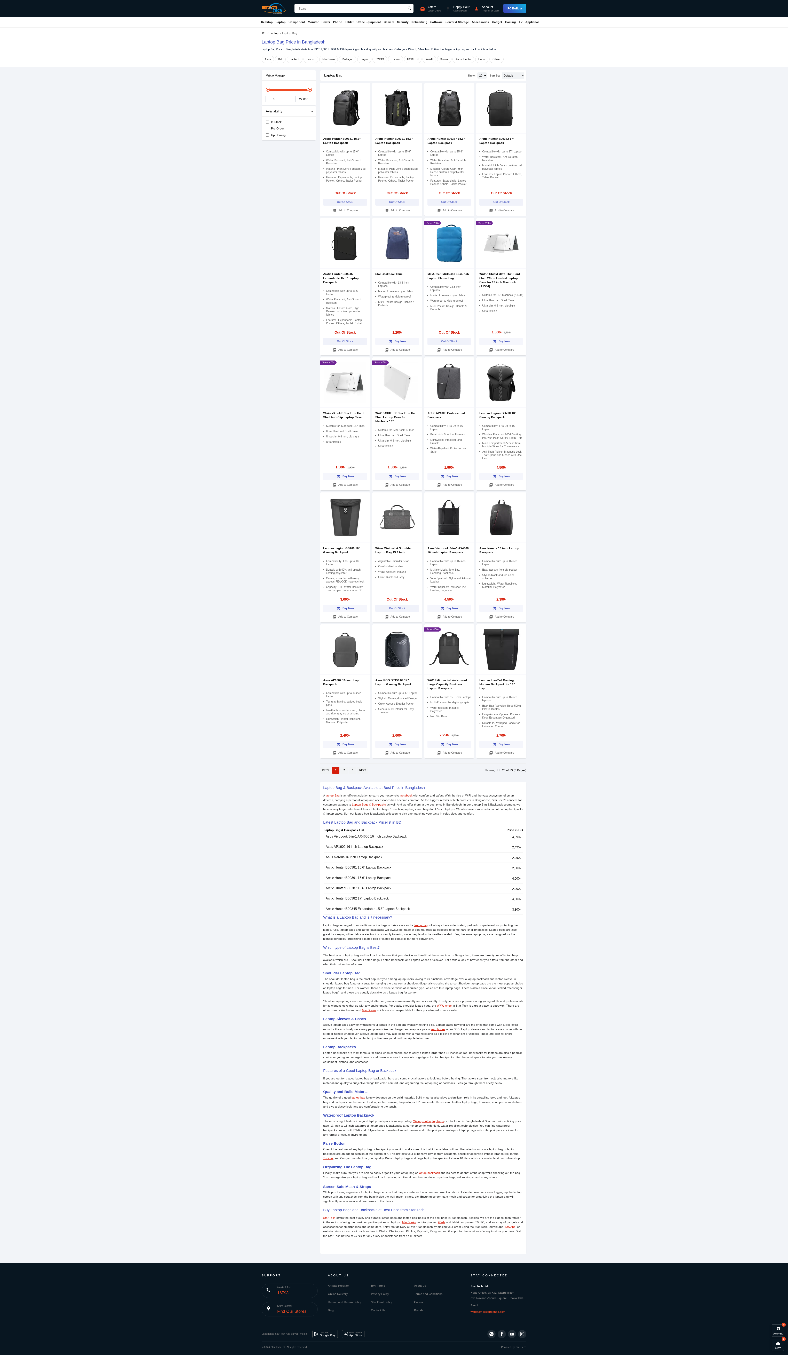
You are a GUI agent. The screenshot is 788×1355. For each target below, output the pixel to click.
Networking (419, 22)
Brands (418, 1310)
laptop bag (421, 925)
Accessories (480, 22)
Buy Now (397, 341)
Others (496, 59)
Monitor (313, 22)
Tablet (349, 22)
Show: (471, 75)
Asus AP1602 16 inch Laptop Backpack (354, 846)
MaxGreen (328, 59)
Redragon (347, 59)
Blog (331, 1310)
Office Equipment (368, 22)
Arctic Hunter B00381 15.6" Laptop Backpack (358, 867)
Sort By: (495, 75)
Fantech (294, 59)
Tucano (395, 59)
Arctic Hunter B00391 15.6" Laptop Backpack (358, 878)
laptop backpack (429, 1172)
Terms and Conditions (428, 1293)
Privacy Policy (380, 1293)
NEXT (362, 770)
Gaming (510, 22)
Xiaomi (444, 59)
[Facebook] (502, 1334)
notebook (406, 795)
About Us (420, 1285)
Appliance (532, 22)
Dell (280, 59)
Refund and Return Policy (344, 1302)
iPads (441, 1222)
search (409, 8)
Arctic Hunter (463, 59)
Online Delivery (338, 1293)
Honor (481, 59)
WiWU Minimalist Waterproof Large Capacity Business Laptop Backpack (447, 684)
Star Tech (329, 1217)
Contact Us (378, 1310)
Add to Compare (345, 210)
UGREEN (412, 59)
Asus (268, 59)
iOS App (510, 1226)
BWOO (380, 59)
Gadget (497, 22)
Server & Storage (457, 22)
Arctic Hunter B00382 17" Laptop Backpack (357, 898)
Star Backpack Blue (389, 274)
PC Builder (514, 8)
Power (326, 22)
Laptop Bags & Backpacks (369, 804)
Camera (389, 22)
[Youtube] (512, 1334)
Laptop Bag (333, 75)
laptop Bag (333, 795)
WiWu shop (444, 1005)
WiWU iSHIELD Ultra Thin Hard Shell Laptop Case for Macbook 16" (396, 417)
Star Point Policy (381, 1302)
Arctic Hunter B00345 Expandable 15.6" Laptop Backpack (341, 278)
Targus (364, 59)
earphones (438, 1029)
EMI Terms (378, 1285)
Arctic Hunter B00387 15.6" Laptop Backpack (358, 888)
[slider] (268, 90)
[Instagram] (522, 1334)
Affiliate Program (338, 1285)
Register (486, 10)
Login (496, 10)
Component (297, 22)
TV (520, 22)
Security (403, 22)
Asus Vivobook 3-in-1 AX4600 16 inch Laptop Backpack (366, 836)
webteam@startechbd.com (488, 1311)
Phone (337, 22)
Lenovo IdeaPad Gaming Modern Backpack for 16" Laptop (497, 684)
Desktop (267, 22)
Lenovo (311, 59)
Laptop (281, 22)
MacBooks (409, 1222)
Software (436, 22)
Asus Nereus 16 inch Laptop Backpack (354, 857)
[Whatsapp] (491, 1334)
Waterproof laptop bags (428, 1121)
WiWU (429, 59)
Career (418, 1302)
